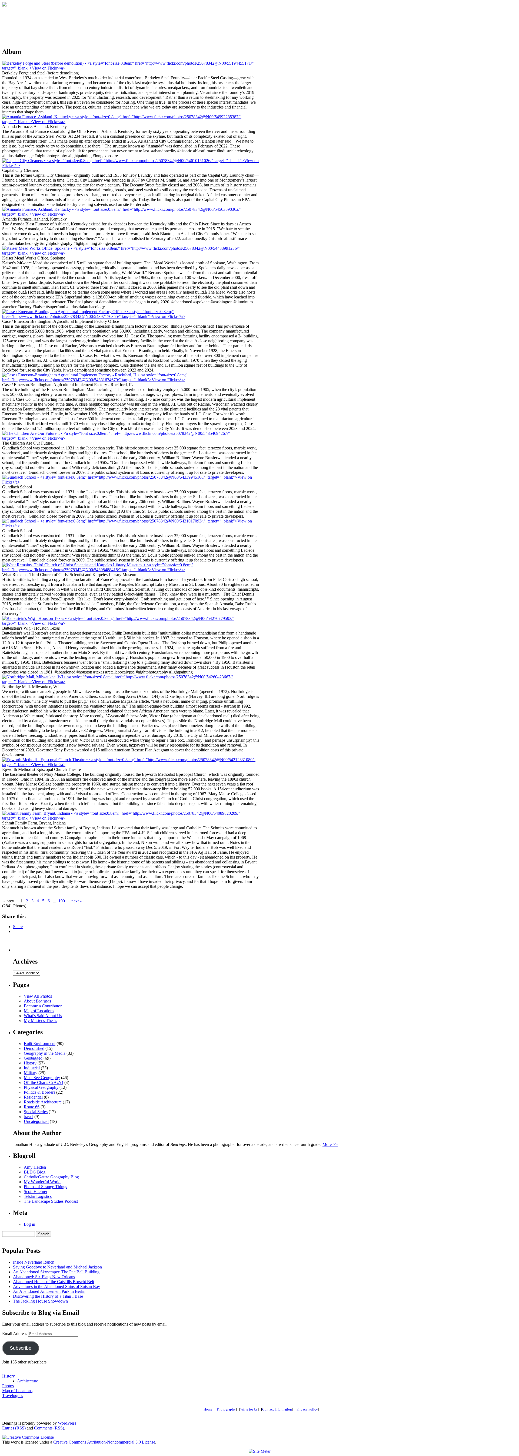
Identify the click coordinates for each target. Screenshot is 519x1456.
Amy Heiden (35, 1167)
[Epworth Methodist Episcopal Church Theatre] (131, 764)
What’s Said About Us (43, 1015)
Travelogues (12, 1395)
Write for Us (249, 1409)
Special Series (36, 1111)
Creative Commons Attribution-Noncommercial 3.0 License (104, 1442)
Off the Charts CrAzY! (43, 1082)
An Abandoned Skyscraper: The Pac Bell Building (56, 1272)
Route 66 (31, 1107)
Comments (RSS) (49, 1428)
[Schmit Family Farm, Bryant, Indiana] (131, 818)
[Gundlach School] (131, 482)
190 (61, 901)
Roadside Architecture (43, 1102)
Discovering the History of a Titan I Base (48, 1296)
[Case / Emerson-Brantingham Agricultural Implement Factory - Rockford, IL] (131, 379)
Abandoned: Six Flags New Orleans (44, 1276)
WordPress (67, 1423)
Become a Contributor (43, 1006)
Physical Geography (41, 1087)
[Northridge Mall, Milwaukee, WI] (131, 681)
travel (28, 1116)
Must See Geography (42, 1077)
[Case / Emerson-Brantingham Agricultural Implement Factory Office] (131, 316)
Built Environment (39, 1043)
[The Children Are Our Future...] (131, 438)
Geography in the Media (44, 1053)
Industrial (32, 1068)
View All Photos (38, 996)
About (37, 1001)
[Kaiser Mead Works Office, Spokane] (131, 253)
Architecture (27, 1381)
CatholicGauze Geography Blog (51, 1177)
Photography (226, 1409)
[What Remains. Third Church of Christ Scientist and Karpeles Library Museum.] (131, 569)
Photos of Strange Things (45, 1186)
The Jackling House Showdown (40, 1301)
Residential (33, 1097)
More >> (330, 1144)
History (30, 1063)
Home (208, 1409)
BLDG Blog (34, 1172)
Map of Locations (39, 1010)
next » (76, 901)
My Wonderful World (42, 1181)
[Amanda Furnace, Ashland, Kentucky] (131, 121)
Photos (8, 1385)
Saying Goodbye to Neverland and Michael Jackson (57, 1267)
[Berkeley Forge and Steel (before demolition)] (131, 68)
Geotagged (33, 1058)
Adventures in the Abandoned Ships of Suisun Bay (56, 1286)
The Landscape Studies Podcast (51, 1201)
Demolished (34, 1048)
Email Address (15, 1333)
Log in (29, 1224)
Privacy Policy (307, 1409)
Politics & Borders (39, 1092)
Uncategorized (36, 1121)
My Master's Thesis (40, 1020)
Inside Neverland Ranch (33, 1262)
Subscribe (20, 1348)
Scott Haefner (35, 1191)
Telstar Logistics (38, 1196)
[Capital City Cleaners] (131, 165)
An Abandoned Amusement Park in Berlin (49, 1291)
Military (30, 1072)
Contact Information (277, 1409)
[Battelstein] (131, 623)
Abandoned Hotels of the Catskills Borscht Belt (53, 1281)
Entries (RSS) (14, 1428)
